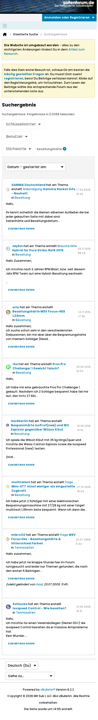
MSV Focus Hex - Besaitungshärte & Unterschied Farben (43, 539)
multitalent (20, 482)
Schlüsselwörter (21, 124)
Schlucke (20, 604)
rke (15, 364)
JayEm (17, 246)
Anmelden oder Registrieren (67, 17)
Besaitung (22, 198)
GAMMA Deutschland (28, 185)
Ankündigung (32, 189)
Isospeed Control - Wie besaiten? (39, 608)
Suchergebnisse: (14, 114)
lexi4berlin (19, 421)
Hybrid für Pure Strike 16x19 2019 (37, 250)
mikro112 (18, 535)
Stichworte (16, 148)
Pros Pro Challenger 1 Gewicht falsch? (39, 366)
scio (15, 307)
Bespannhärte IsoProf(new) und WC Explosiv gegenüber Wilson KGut (40, 427)
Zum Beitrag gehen (21, 228)
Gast (39, 584)
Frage (69, 482)
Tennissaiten (24, 548)
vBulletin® (47, 690)
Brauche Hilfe (67, 246)
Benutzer (14, 136)
